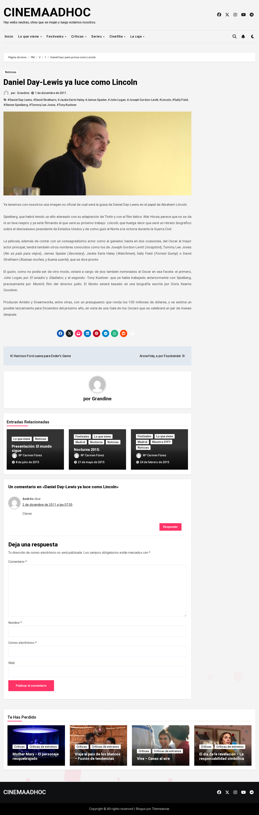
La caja (136, 36)
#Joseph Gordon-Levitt (142, 99)
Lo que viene (29, 36)
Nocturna (96, 442)
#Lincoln (165, 99)
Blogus (141, 809)
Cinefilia (116, 36)
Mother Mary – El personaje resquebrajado (36, 756)
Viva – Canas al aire (153, 758)
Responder (170, 526)
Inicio (8, 36)
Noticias (10, 72)
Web (11, 663)
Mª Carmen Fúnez (30, 455)
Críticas (78, 36)
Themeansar (160, 809)
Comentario (17, 562)
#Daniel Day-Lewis (19, 99)
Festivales (56, 36)
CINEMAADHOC (47, 12)
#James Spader (96, 99)
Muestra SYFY (161, 442)
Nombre (15, 623)
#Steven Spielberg (15, 104)
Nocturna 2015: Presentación (87, 451)
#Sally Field (180, 99)
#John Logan (117, 99)
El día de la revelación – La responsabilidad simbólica (221, 756)
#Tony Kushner (67, 104)
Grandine (23, 93)
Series (97, 36)
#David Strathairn (44, 99)
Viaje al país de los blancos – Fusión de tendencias (97, 756)
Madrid (80, 442)
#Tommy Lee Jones (42, 104)
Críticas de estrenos (43, 746)
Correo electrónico (22, 643)
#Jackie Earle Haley (71, 99)
